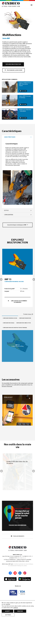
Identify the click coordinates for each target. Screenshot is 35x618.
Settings (8, 615)
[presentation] (1, 279)
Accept (7, 611)
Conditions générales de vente (21, 564)
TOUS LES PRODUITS (18, 536)
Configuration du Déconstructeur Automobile (15, 327)
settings (15, 607)
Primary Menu (31, 5)
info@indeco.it (22, 558)
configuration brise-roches (10, 318)
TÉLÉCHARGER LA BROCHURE (14, 70)
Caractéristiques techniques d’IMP (16, 225)
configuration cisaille (8, 322)
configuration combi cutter (23, 322)
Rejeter (20, 611)
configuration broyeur (25, 318)
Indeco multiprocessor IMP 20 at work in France (25, 84)
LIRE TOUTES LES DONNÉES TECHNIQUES (19, 301)
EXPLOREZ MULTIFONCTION (13, 64)
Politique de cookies (22, 565)
